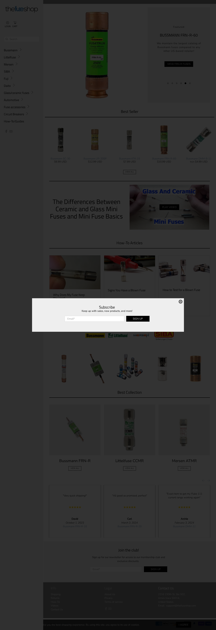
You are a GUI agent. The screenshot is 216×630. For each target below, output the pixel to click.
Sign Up (138, 318)
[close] (180, 301)
